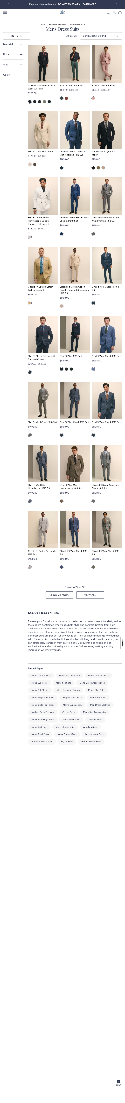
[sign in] (114, 12)
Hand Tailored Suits (91, 741)
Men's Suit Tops (39, 727)
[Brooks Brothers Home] (62, 12)
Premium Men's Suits (41, 741)
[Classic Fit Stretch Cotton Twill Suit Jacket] (43, 265)
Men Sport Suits (98, 697)
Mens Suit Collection (69, 675)
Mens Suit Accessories (94, 712)
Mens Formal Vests (67, 734)
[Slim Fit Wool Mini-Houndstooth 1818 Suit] (43, 463)
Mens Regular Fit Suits (42, 697)
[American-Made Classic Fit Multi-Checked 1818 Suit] (75, 130)
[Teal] (61, 98)
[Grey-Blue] (30, 435)
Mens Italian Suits (71, 719)
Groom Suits (68, 712)
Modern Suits (95, 719)
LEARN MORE (89, 4)
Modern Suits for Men (42, 712)
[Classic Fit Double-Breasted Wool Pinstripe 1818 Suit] (107, 196)
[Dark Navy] (30, 101)
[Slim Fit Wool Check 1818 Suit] (107, 334)
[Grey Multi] (93, 501)
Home (42, 24)
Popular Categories (57, 24)
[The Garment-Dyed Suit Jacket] (107, 130)
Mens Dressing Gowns (68, 690)
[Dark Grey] (39, 101)
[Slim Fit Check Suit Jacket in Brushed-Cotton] (43, 334)
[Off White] (30, 164)
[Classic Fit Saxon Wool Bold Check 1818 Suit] (107, 463)
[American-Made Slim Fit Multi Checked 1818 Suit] (75, 196)
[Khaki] (103, 168)
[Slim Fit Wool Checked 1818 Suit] (107, 265)
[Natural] (30, 303)
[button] (108, 12)
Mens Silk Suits (63, 682)
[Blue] (93, 369)
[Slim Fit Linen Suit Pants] (75, 64)
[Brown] (34, 164)
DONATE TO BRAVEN (69, 4)
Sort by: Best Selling (94, 36)
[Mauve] (93, 98)
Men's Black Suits (40, 734)
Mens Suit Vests (39, 682)
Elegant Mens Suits (72, 697)
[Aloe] (98, 168)
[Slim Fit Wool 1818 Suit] (75, 334)
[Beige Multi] (61, 306)
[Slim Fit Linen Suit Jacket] (43, 130)
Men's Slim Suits (96, 690)
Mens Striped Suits (65, 727)
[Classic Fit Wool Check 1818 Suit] (75, 529)
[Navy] (34, 101)
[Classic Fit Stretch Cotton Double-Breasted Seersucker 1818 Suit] (75, 265)
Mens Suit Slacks (39, 690)
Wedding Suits (90, 727)
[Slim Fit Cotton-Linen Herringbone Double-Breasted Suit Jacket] (43, 196)
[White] (30, 237)
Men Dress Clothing (100, 705)
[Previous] (8, 4)
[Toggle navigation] (5, 12)
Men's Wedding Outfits (42, 719)
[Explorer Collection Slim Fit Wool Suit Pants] (43, 64)
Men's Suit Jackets (72, 705)
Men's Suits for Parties (43, 705)
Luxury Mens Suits (94, 734)
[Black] (49, 101)
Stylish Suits (67, 741)
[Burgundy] (66, 98)
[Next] (117, 4)
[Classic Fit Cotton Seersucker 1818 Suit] (43, 529)
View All (90, 595)
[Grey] (44, 101)
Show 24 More (59, 595)
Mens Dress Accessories (92, 682)
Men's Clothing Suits (98, 675)
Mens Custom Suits (41, 675)
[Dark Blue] (61, 435)
